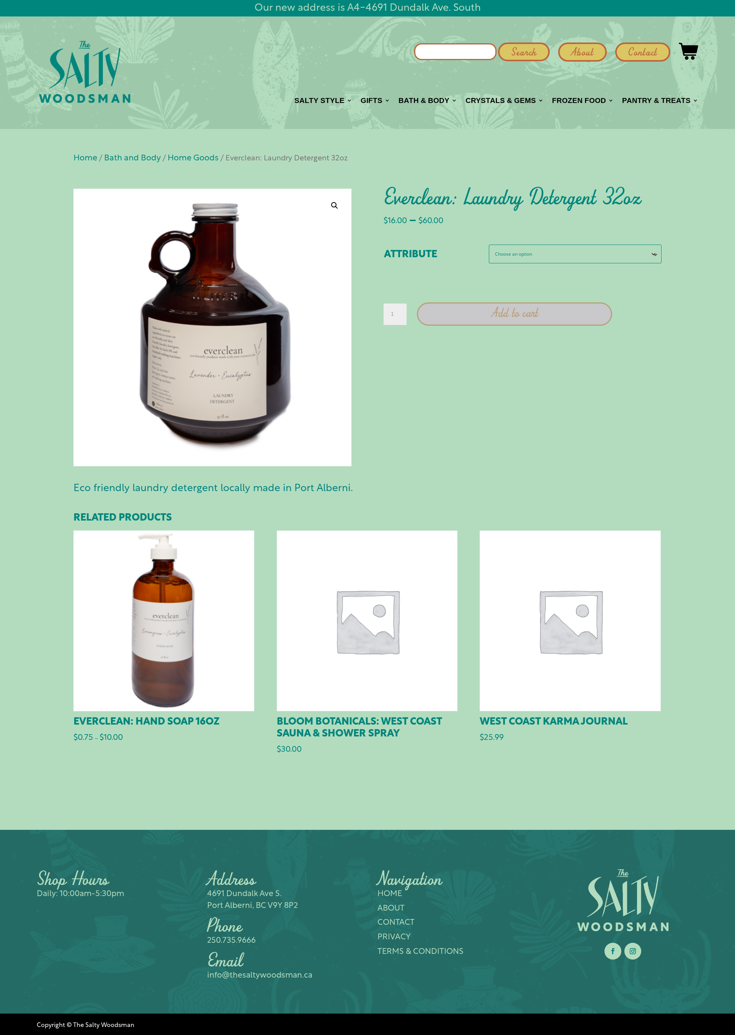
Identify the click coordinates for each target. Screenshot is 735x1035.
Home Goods (193, 158)
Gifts (371, 101)
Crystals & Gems (501, 101)
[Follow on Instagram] (632, 951)
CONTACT (396, 923)
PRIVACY (394, 937)
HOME (389, 894)
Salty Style (319, 101)
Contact (642, 53)
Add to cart (515, 314)
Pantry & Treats (656, 101)
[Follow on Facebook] (612, 951)
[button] (334, 205)
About (582, 53)
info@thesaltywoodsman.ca (259, 975)
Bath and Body (132, 158)
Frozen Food (579, 101)
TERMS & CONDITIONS (420, 952)
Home (85, 158)
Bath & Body (424, 101)
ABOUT (391, 908)
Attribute (410, 255)
